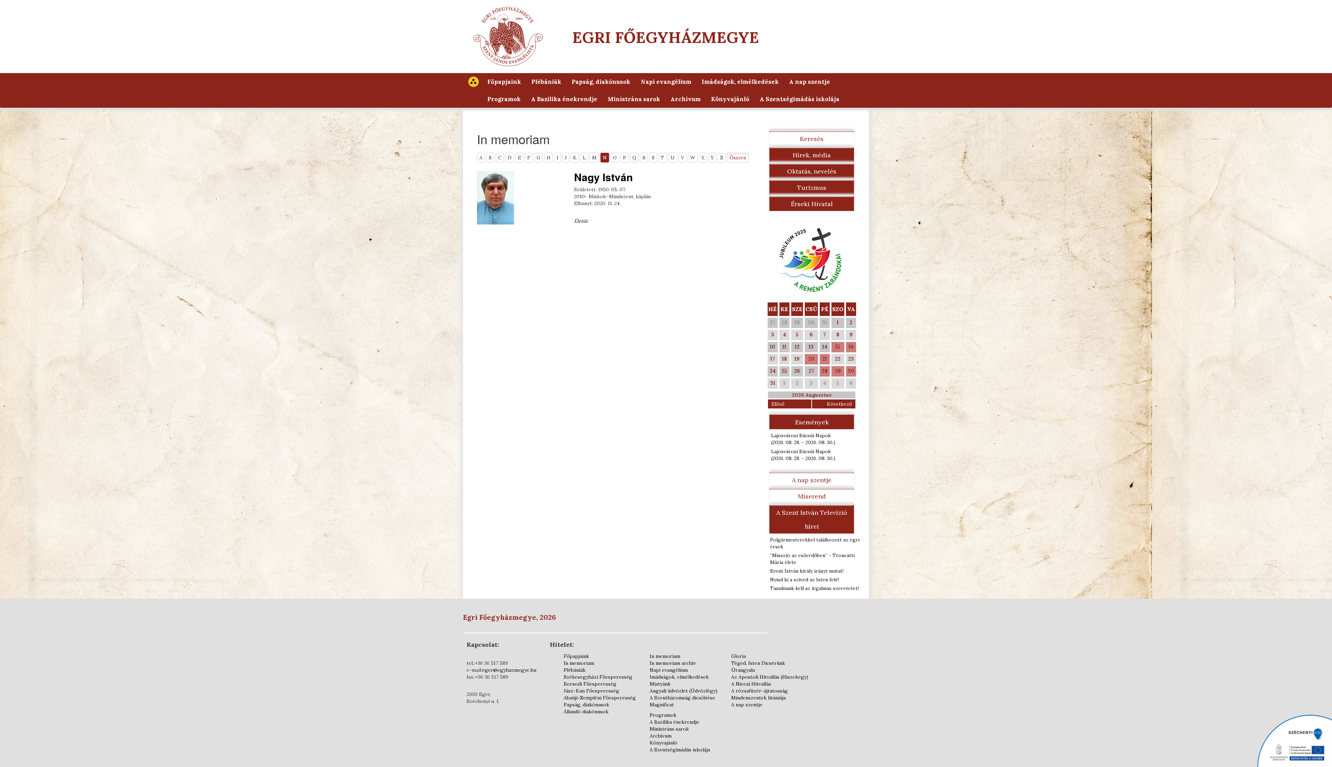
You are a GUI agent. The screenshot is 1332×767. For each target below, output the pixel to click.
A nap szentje (809, 82)
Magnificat (662, 705)
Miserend (812, 496)
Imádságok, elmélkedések (740, 82)
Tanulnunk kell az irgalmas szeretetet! (814, 588)
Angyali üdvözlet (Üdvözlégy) (683, 691)
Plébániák (546, 82)
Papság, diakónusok (601, 82)
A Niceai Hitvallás (751, 684)
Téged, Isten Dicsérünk (758, 663)
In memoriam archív (673, 663)
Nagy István (603, 176)
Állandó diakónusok (586, 711)
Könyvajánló (730, 99)
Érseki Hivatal (812, 204)
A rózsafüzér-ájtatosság (759, 691)
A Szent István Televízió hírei (811, 519)
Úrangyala (743, 670)
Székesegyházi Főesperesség (598, 677)
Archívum (686, 99)
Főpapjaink (504, 82)
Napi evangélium (666, 82)
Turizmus (811, 188)
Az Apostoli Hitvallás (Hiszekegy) (769, 677)
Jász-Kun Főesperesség (591, 691)
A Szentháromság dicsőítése (682, 698)
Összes (737, 158)
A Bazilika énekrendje (564, 99)
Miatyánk (660, 684)
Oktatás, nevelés (811, 171)
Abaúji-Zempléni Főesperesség (600, 698)
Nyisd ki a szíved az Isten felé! (804, 579)
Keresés (811, 139)
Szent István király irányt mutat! (807, 571)
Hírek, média (812, 155)
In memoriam (579, 663)
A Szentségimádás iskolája (799, 99)
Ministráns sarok (634, 99)
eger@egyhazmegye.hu (509, 670)
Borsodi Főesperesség (590, 684)
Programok (504, 99)
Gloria (738, 656)
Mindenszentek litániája (758, 698)
